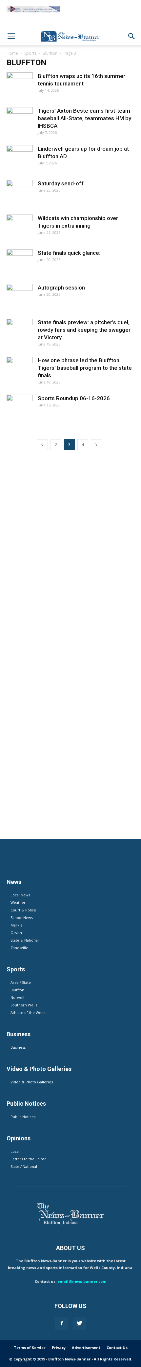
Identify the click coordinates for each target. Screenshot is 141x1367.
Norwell (17, 997)
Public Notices (22, 1116)
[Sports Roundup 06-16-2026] (20, 408)
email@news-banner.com (81, 1281)
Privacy (59, 1347)
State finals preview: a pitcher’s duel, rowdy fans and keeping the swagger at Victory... (84, 330)
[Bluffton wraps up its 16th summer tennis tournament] (20, 85)
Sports (30, 53)
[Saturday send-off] (20, 193)
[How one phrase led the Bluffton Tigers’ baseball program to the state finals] (20, 370)
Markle (16, 925)
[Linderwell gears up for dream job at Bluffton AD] (20, 158)
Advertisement (86, 1347)
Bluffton (50, 53)
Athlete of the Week (28, 1012)
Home (12, 53)
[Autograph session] (20, 297)
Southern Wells (23, 1004)
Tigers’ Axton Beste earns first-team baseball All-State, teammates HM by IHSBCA (84, 118)
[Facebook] (61, 1323)
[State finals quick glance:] (20, 262)
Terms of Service (30, 1347)
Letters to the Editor (28, 1158)
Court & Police (23, 910)
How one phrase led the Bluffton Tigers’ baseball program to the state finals (85, 368)
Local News (20, 894)
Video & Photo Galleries (31, 1081)
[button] (132, 36)
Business (18, 1047)
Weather (18, 902)
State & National (24, 940)
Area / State (20, 982)
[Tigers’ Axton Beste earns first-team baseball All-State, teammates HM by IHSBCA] (20, 120)
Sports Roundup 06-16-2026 (74, 398)
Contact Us (117, 1347)
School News (21, 917)
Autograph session (61, 287)
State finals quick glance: (69, 253)
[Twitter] (79, 1323)
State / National (23, 1166)
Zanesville (19, 947)
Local (15, 1151)
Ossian (16, 932)
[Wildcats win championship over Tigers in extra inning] (20, 228)
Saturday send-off (61, 183)
